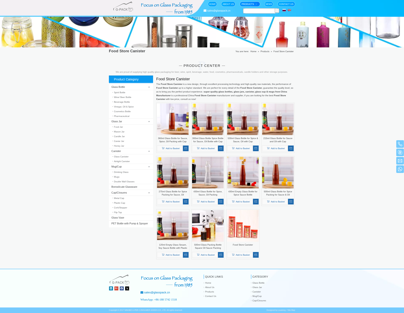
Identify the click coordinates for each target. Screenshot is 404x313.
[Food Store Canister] (243, 225)
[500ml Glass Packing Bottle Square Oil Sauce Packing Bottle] (208, 225)
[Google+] (116, 288)
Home (208, 283)
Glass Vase (117, 217)
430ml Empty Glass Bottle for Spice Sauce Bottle (242, 193)
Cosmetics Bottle (122, 111)
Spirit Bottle (119, 92)
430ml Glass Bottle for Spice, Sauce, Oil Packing (207, 193)
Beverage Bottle (122, 102)
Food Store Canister (243, 244)
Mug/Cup (116, 166)
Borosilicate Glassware (124, 186)
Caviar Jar (119, 141)
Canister (116, 151)
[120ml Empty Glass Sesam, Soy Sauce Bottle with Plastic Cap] (173, 225)
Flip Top (118, 212)
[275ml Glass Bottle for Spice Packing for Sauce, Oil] (173, 172)
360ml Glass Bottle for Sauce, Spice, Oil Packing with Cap (173, 140)
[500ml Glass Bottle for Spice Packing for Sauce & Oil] (278, 172)
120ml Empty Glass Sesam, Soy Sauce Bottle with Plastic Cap (172, 246)
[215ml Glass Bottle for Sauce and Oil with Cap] (278, 119)
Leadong (282, 310)
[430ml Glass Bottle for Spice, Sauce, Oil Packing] (208, 172)
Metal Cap (119, 198)
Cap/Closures (119, 192)
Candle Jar (119, 136)
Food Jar (118, 127)
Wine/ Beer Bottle (122, 97)
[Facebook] (122, 288)
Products (209, 291)
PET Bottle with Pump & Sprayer (129, 223)
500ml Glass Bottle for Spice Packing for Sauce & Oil (278, 193)
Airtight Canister (122, 161)
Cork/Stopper (120, 207)
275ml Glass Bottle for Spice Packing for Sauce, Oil (173, 193)
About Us (209, 287)
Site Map (291, 310)
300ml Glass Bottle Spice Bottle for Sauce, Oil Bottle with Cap (207, 140)
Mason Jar (119, 131)
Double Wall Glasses (124, 181)
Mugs (116, 177)
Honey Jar (119, 146)
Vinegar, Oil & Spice (124, 106)
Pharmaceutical (121, 116)
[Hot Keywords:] (277, 10)
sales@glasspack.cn (218, 10)
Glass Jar (116, 121)
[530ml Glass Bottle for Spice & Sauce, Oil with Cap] (243, 119)
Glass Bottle (118, 87)
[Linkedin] (111, 288)
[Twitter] (127, 288)
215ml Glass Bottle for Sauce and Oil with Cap (277, 140)
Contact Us (210, 296)
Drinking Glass (121, 172)
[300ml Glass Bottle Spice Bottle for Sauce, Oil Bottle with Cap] (208, 119)
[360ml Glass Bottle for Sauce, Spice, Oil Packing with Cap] (173, 119)
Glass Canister (121, 156)
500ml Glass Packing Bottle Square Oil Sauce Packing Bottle (208, 246)
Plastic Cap (119, 203)
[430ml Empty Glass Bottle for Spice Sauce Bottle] (243, 172)
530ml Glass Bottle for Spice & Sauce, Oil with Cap (243, 140)
